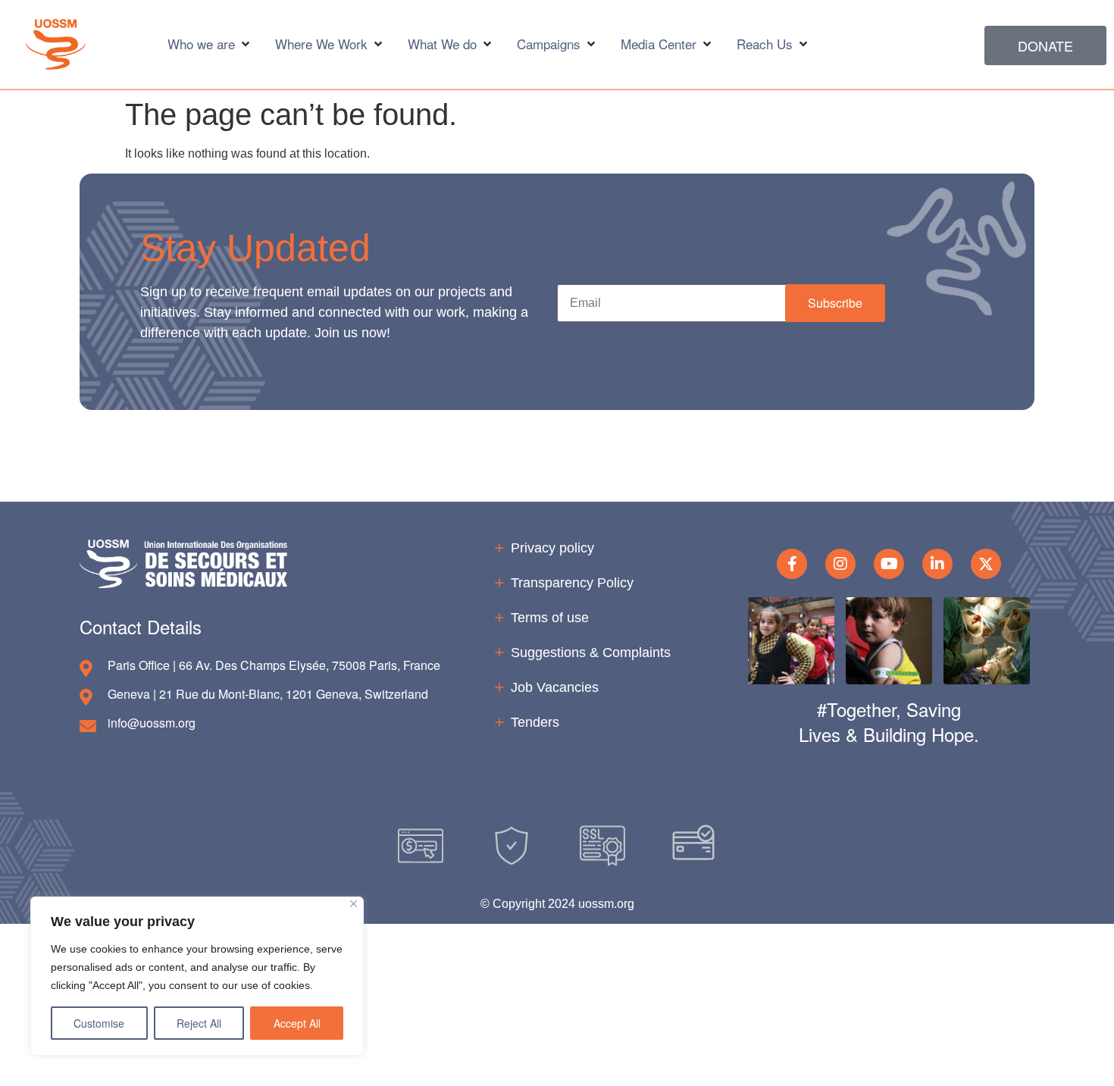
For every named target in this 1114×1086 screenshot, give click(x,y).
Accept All (297, 1023)
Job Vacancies (555, 687)
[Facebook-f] (792, 564)
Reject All (199, 1023)
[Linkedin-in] (937, 564)
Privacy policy (552, 548)
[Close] (353, 903)
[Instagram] (840, 564)
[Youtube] (889, 564)
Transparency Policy (572, 582)
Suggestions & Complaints (591, 652)
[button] (835, 302)
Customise (99, 1023)
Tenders (535, 722)
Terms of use (550, 617)
